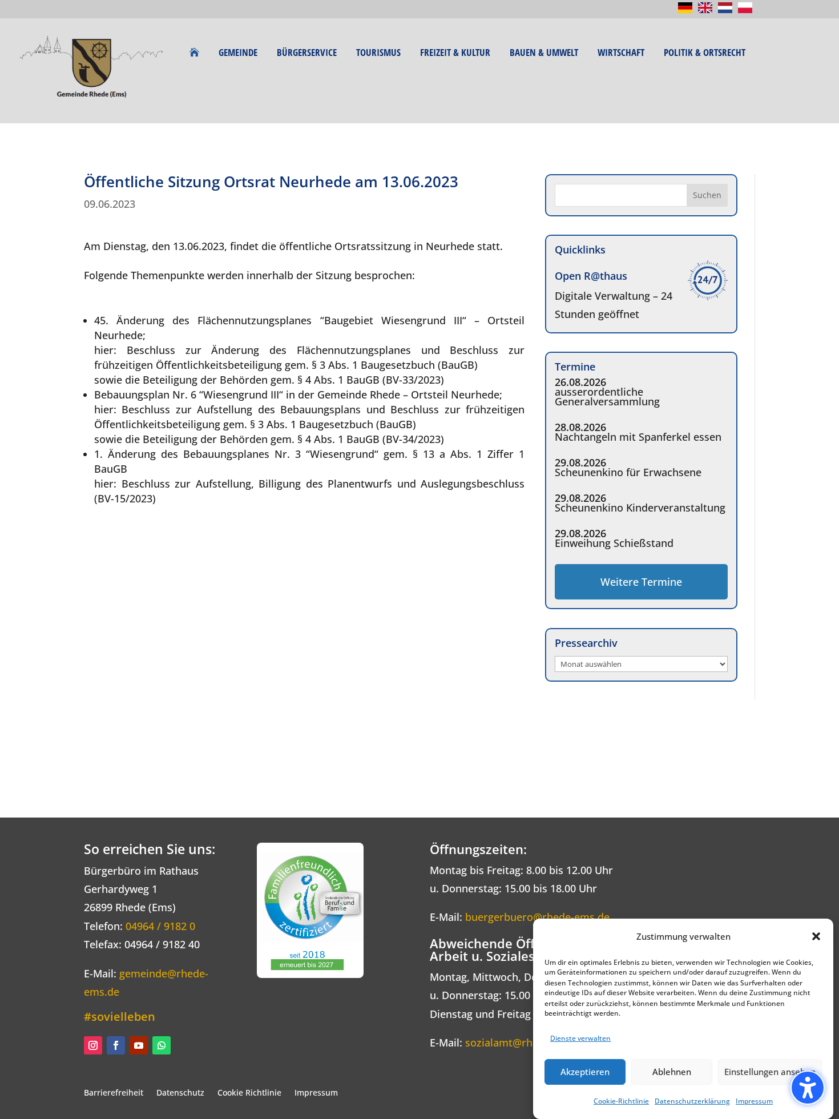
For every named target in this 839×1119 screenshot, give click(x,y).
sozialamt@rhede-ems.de (527, 1042)
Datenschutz (180, 1092)
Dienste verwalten (580, 1037)
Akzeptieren (585, 1071)
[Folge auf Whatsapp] (161, 1045)
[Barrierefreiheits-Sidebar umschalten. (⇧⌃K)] (807, 1087)
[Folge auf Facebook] (116, 1045)
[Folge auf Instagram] (93, 1045)
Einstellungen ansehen (770, 1071)
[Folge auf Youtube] (139, 1045)
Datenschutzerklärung (692, 1101)
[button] (816, 936)
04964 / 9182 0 (160, 926)
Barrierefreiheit (113, 1092)
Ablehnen (671, 1071)
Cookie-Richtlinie (621, 1101)
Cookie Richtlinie (249, 1092)
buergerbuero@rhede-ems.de (537, 917)
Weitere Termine (641, 582)
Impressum (754, 1101)
